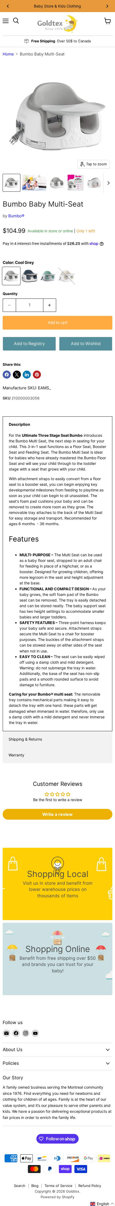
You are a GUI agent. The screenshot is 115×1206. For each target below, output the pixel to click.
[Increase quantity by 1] (49, 305)
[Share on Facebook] (7, 375)
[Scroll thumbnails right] (107, 183)
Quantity (10, 294)
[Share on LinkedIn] (27, 375)
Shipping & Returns (25, 739)
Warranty (16, 755)
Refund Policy (89, 1185)
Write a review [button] (57, 814)
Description (19, 424)
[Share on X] (17, 375)
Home (8, 54)
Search (19, 1185)
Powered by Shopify (57, 1197)
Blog (35, 1185)
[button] (102, 1204)
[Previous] (8, 6)
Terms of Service (58, 1185)
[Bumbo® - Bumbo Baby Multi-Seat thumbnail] (11, 182)
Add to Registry (29, 343)
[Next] (107, 6)
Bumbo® (16, 215)
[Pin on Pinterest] (37, 375)
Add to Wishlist (86, 343)
